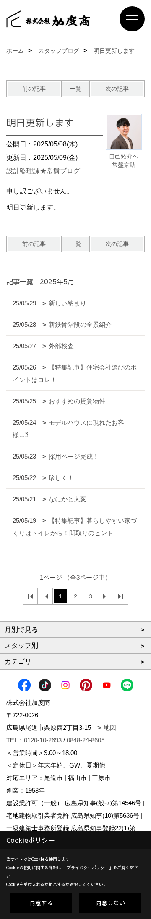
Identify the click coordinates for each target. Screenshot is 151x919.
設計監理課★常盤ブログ (43, 171)
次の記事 (117, 88)
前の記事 (34, 88)
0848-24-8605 (85, 740)
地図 (110, 727)
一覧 (75, 88)
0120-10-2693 (43, 740)
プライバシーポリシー (88, 867)
